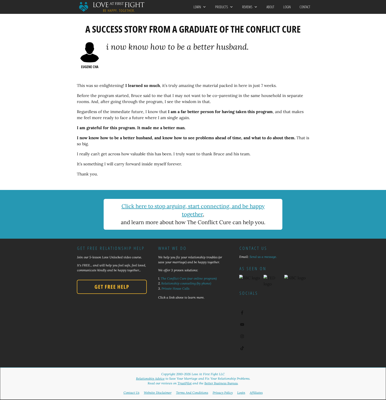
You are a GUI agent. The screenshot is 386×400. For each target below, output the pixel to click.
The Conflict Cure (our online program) (189, 278)
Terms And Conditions (192, 393)
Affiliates (256, 393)
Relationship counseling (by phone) (186, 283)
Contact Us (131, 393)
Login (241, 393)
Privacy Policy (223, 393)
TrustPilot (185, 383)
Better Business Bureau (221, 383)
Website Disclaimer (158, 393)
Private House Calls (175, 288)
